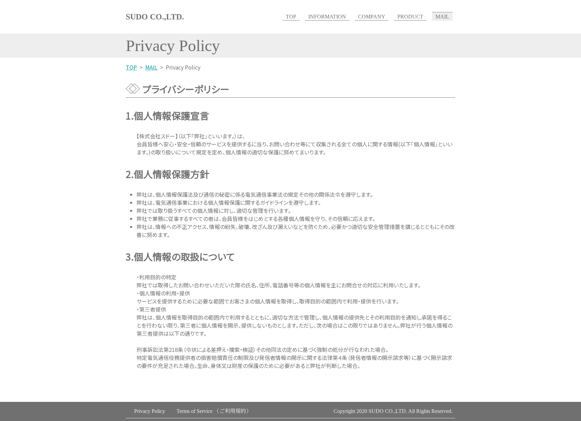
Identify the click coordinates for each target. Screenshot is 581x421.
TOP (291, 16)
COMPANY (371, 16)
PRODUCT (410, 16)
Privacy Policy (149, 411)
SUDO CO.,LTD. (155, 16)
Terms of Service (214, 411)
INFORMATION (327, 16)
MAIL (442, 16)
